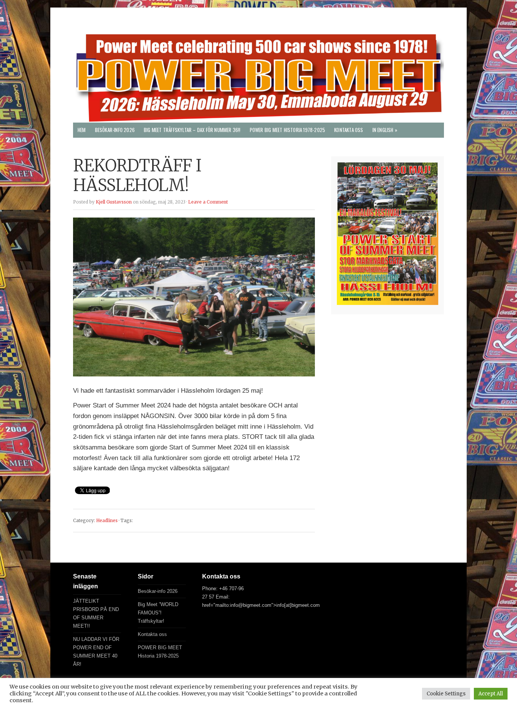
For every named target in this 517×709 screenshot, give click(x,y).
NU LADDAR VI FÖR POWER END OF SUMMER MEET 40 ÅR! (96, 651)
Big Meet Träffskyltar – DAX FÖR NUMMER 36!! (192, 130)
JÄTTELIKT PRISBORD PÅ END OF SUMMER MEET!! (96, 613)
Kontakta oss (348, 130)
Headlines (107, 520)
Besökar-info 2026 (115, 130)
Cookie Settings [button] (446, 693)
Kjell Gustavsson (114, 202)
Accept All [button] (490, 693)
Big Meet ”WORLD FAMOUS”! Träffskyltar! (158, 613)
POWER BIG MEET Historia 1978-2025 (287, 130)
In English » (384, 130)
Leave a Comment (208, 202)
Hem (82, 130)
